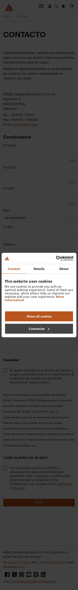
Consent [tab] (14, 269)
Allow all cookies (39, 316)
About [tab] (64, 269)
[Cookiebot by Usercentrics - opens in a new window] (56, 258)
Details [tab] (39, 269)
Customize (37, 329)
